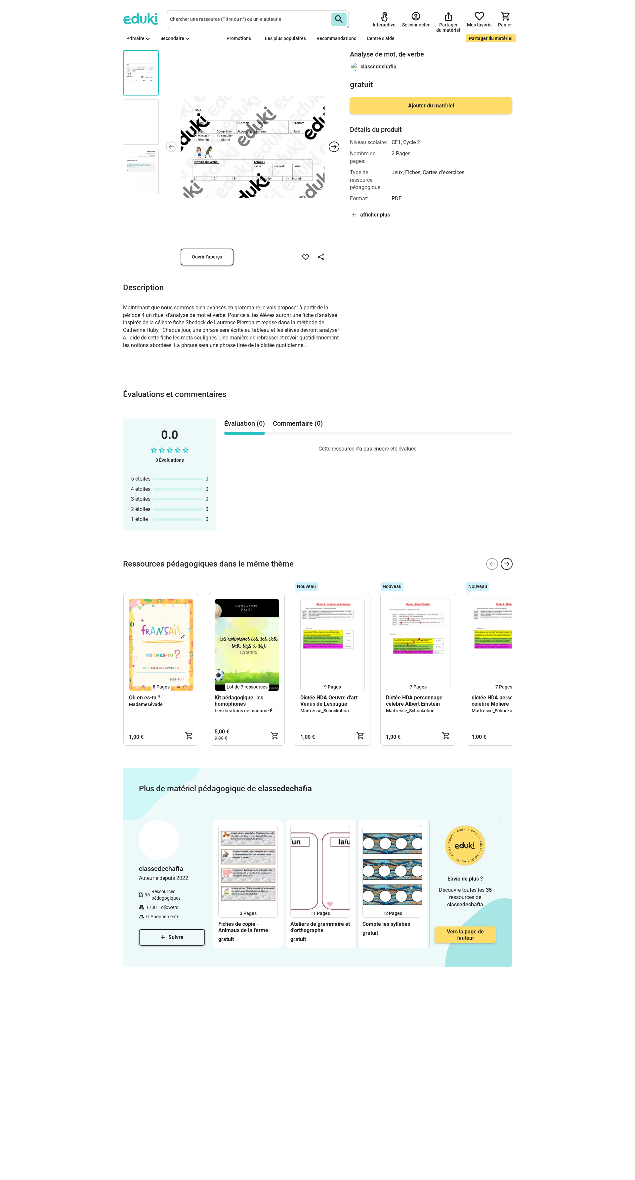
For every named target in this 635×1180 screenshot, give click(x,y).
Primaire (135, 38)
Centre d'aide (381, 38)
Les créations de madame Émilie (249, 710)
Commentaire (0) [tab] (298, 423)
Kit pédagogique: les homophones (239, 700)
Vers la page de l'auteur (465, 934)
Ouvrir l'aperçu (207, 256)
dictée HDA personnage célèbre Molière (500, 700)
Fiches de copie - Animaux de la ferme (243, 927)
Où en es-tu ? (144, 697)
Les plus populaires (285, 38)
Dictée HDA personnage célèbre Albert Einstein (414, 700)
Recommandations (336, 38)
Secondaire (172, 38)
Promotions (239, 38)
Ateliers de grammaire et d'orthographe (320, 927)
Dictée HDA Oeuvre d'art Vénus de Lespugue (329, 700)
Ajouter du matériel (431, 105)
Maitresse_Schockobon (324, 710)
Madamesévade (146, 704)
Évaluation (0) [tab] (244, 423)
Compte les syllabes (386, 924)
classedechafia (378, 66)
